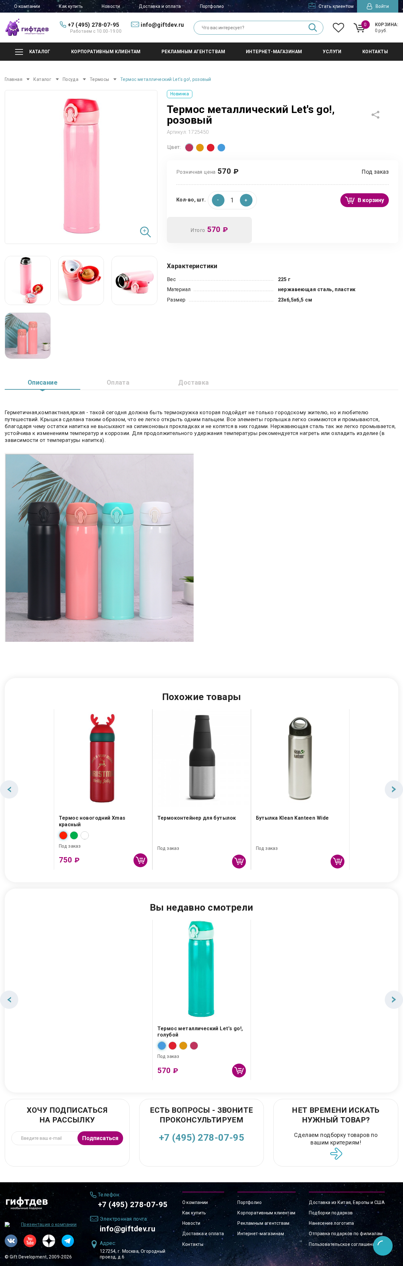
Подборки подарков (331, 1212)
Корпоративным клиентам (266, 1212)
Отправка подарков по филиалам (346, 1233)
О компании (27, 6)
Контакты (192, 1244)
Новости (111, 6)
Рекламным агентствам (263, 1223)
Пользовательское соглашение (343, 1244)
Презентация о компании (49, 1224)
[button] (246, 200)
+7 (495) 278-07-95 (201, 1137)
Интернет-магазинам (260, 1233)
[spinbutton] (232, 200)
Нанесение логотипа (331, 1223)
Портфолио (212, 6)
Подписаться (100, 1138)
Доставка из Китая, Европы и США (347, 1202)
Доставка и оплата (160, 6)
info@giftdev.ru (127, 1228)
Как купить (71, 6)
